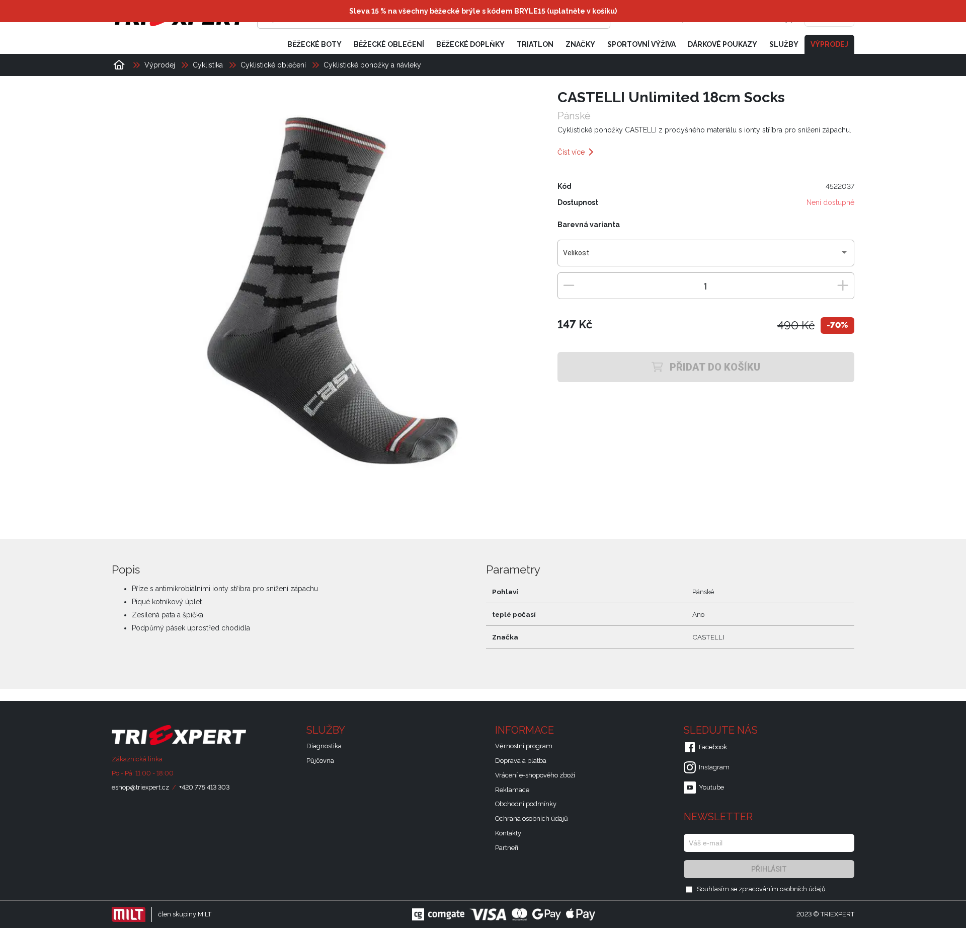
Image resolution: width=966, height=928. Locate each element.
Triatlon (535, 44)
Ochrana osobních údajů (531, 818)
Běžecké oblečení (389, 44)
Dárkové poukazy (722, 44)
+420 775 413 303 (204, 787)
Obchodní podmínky (525, 804)
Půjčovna (320, 760)
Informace (525, 730)
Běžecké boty (314, 44)
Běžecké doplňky (470, 44)
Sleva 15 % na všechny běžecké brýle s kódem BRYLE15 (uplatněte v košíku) (483, 11)
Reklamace (512, 790)
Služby (783, 44)
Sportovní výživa (641, 44)
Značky (580, 44)
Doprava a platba (520, 760)
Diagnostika (324, 746)
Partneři (506, 847)
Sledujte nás (722, 730)
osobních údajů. (803, 889)
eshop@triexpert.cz (140, 787)
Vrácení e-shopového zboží (535, 775)
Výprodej (829, 44)
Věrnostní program (523, 746)
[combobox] (705, 257)
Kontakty (508, 833)
